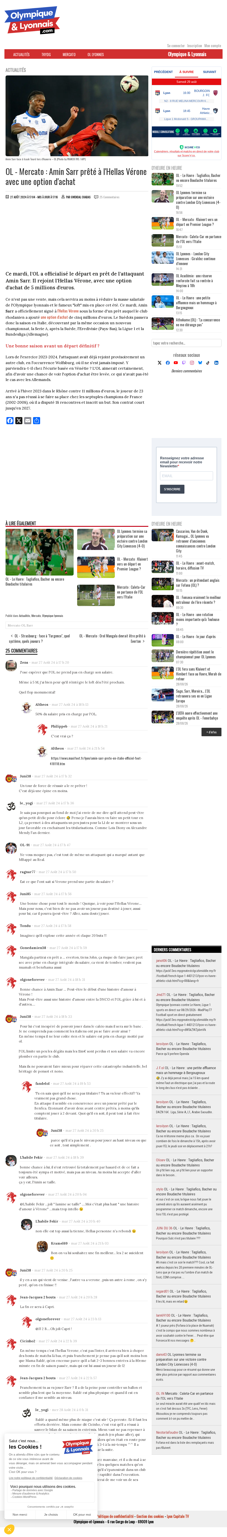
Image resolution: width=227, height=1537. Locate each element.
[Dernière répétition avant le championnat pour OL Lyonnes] (163, 656)
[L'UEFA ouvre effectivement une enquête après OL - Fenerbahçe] (163, 717)
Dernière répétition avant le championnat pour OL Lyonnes (196, 654)
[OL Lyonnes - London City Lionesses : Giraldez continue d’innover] (163, 258)
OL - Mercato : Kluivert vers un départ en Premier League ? (196, 222)
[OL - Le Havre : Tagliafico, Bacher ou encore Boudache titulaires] (40, 574)
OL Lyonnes (96, 54)
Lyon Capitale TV (178, 1516)
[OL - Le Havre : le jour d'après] (163, 640)
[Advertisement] (77, 236)
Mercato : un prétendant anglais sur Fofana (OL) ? (197, 583)
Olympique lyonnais (52, 615)
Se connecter (176, 45)
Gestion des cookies (150, 1516)
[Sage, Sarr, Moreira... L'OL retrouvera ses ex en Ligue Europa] (163, 695)
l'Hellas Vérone (68, 311)
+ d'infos (211, 732)
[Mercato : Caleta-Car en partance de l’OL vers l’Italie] (96, 604)
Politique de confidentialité (114, 1516)
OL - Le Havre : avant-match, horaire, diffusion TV (195, 565)
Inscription (194, 45)
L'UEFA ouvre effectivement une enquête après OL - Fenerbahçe (197, 715)
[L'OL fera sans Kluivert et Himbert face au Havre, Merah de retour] (163, 673)
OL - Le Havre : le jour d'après (196, 636)
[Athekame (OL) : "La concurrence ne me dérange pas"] (163, 324)
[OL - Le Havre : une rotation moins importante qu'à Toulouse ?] (163, 618)
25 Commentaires (109, 197)
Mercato (69, 54)
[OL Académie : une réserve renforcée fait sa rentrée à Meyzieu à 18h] (163, 280)
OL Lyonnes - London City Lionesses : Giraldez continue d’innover (195, 258)
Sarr (30, 625)
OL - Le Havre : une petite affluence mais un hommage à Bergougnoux (196, 302)
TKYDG (46, 54)
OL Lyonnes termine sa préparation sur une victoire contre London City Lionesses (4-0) (198, 200)
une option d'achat (54, 317)
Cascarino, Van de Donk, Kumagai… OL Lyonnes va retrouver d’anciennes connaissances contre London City (195, 541)
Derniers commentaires (186, 370)
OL (23, 625)
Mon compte (212, 45)
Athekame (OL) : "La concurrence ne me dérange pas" (198, 322)
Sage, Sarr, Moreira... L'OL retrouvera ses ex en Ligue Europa (194, 696)
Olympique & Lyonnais (187, 53)
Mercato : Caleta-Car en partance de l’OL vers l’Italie (198, 239)
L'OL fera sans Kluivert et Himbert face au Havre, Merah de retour (198, 674)
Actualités (21, 54)
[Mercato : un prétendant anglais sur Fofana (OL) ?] (163, 584)
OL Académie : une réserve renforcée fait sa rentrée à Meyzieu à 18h (194, 280)
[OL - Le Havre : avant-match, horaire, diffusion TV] (163, 567)
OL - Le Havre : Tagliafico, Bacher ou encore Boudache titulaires (35, 581)
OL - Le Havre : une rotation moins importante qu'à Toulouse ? (197, 619)
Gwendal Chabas (81, 197)
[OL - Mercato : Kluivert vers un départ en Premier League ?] (96, 576)
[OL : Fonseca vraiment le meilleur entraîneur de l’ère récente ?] (163, 601)
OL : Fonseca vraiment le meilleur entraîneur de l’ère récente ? (198, 600)
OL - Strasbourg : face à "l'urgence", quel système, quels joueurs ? (39, 638)
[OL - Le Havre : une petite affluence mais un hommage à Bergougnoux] (163, 302)
